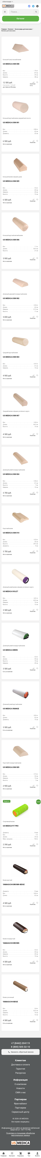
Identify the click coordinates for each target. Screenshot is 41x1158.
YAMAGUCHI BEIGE (10, 1002)
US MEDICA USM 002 (11, 298)
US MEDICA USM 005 (11, 767)
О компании (20, 1084)
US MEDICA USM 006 (11, 240)
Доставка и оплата (20, 1064)
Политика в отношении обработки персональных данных (20, 1134)
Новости (20, 1088)
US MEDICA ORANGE (11, 709)
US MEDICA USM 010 (11, 533)
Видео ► (7, 801)
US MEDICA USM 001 (11, 122)
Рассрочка (20, 1073)
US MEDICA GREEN (10, 650)
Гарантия (20, 1069)
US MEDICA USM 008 (11, 64)
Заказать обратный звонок (22, 1052)
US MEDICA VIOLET (10, 591)
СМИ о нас (20, 1092)
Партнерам (20, 1108)
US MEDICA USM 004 (11, 474)
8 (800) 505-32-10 (20, 1047)
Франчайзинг (20, 1103)
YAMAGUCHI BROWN (11, 943)
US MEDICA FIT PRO (10, 826)
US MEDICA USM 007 (11, 416)
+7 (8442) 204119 (20, 1043)
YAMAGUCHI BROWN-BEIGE (14, 884)
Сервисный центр (20, 1112)
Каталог (21, 18)
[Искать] (36, 12)
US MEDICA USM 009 (11, 181)
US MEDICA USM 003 (11, 357)
